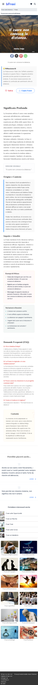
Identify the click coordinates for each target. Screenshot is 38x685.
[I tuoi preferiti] (31, 4)
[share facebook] (12, 56)
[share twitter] (16, 56)
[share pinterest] (21, 56)
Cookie (21, 674)
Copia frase (26, 91)
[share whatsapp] (25, 56)
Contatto (25, 674)
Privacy (16, 674)
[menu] (3, 4)
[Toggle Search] (35, 4)
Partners (34, 674)
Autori (29, 674)
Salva (10, 91)
